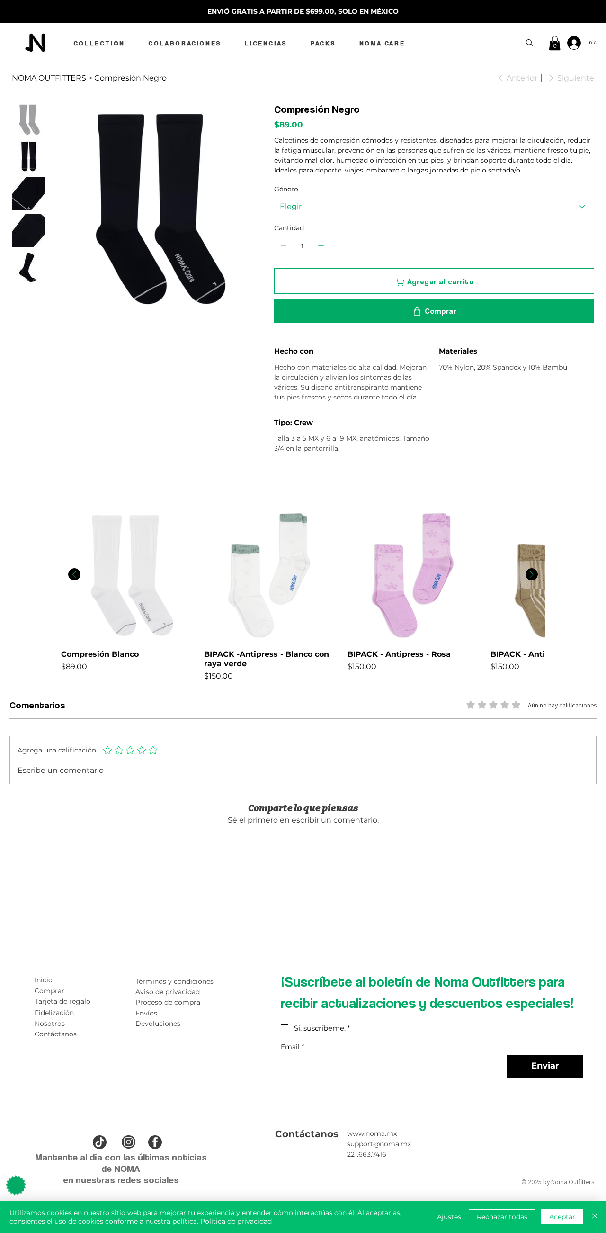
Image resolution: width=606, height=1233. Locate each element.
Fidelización (54, 1012)
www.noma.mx (372, 1133)
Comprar (49, 991)
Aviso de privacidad (167, 992)
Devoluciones (157, 1023)
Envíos (146, 1013)
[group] (303, 595)
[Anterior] (74, 574)
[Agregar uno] (321, 245)
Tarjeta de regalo (62, 1001)
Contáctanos (56, 1034)
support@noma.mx (379, 1144)
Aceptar (562, 1217)
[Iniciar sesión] (573, 43)
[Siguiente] (532, 574)
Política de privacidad (236, 1221)
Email (292, 1047)
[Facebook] (283, 482)
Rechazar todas (502, 1217)
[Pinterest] (289, 482)
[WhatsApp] (276, 482)
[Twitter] (296, 482)
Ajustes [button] (449, 1217)
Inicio (44, 980)
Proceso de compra (167, 1002)
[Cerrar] (594, 1216)
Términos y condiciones (174, 981)
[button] (555, 43)
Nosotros (50, 1023)
